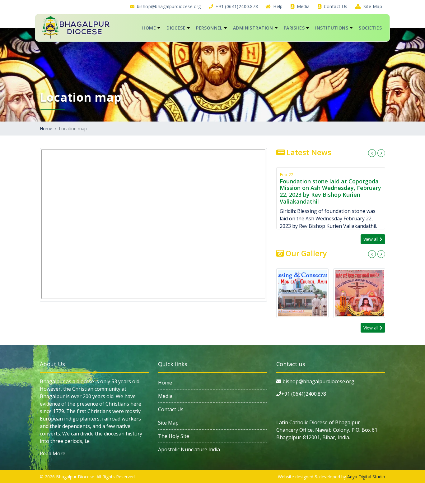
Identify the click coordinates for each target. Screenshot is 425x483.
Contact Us (335, 6)
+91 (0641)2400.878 (236, 6)
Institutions (331, 28)
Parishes (294, 28)
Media (302, 6)
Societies (370, 28)
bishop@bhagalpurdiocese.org (168, 6)
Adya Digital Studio (366, 477)
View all (371, 239)
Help (277, 6)
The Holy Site (173, 436)
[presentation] (372, 153)
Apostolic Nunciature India (189, 449)
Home (149, 28)
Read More (52, 453)
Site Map (372, 6)
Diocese (175, 28)
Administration (253, 28)
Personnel (209, 28)
